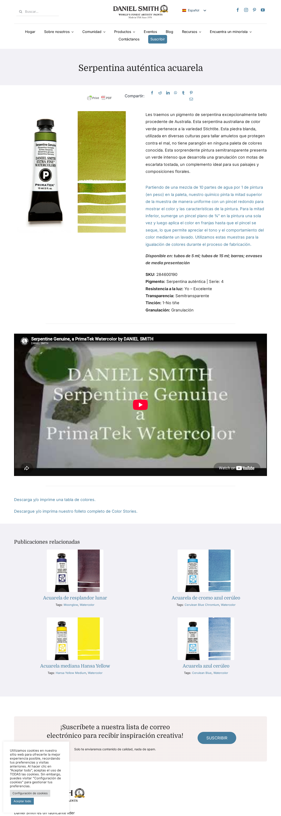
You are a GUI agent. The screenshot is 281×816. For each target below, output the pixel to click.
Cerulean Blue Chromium (202, 604)
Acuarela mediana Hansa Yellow (75, 666)
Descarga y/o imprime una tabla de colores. (54, 499)
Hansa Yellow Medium (71, 673)
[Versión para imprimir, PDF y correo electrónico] (99, 98)
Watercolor (87, 604)
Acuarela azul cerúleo (206, 666)
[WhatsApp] (175, 93)
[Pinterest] (254, 10)
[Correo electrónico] (191, 99)
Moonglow (71, 604)
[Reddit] (160, 93)
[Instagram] (246, 10)
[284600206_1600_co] (206, 619)
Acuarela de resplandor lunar (75, 598)
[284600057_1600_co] (75, 551)
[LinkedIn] (168, 93)
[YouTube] (263, 10)
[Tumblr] (183, 93)
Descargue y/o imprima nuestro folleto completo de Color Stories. (75, 511)
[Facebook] (238, 10)
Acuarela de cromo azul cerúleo (206, 598)
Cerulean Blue (202, 673)
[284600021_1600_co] (206, 551)
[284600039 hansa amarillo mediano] (75, 619)
